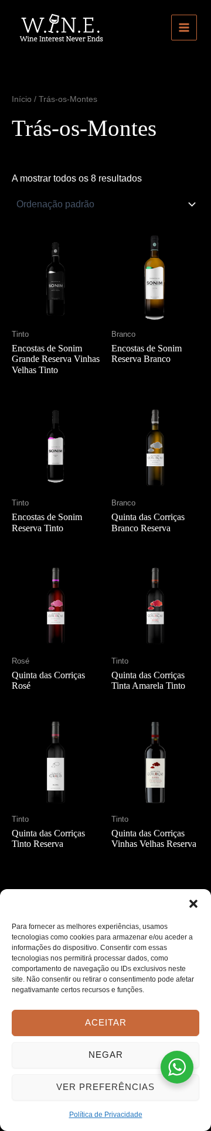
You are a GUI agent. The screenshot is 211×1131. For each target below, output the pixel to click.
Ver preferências (105, 1087)
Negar (106, 1055)
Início (22, 99)
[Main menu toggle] (184, 27)
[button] (193, 904)
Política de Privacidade (105, 1115)
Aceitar (106, 1022)
